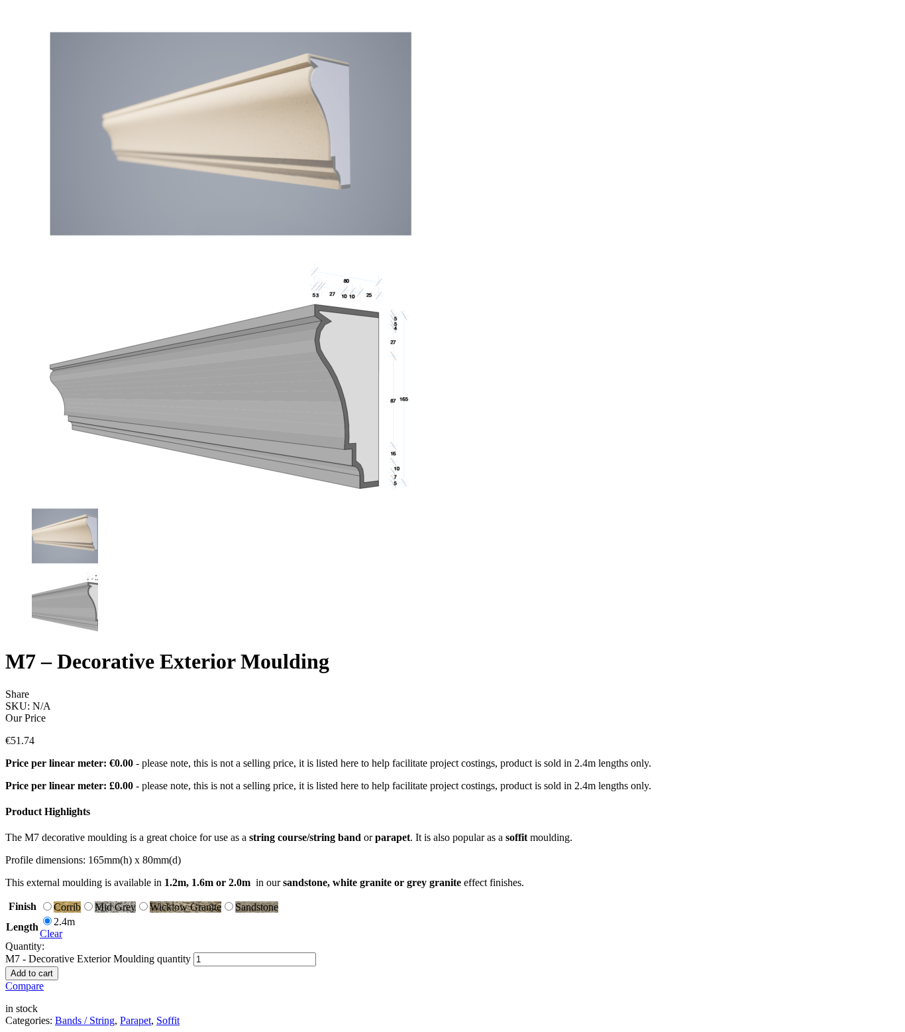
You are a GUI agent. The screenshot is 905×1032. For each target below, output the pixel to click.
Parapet (135, 1020)
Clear (51, 933)
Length (22, 927)
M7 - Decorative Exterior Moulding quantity (98, 958)
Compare (24, 986)
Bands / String (85, 1020)
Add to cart (32, 973)
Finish (22, 906)
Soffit (168, 1020)
